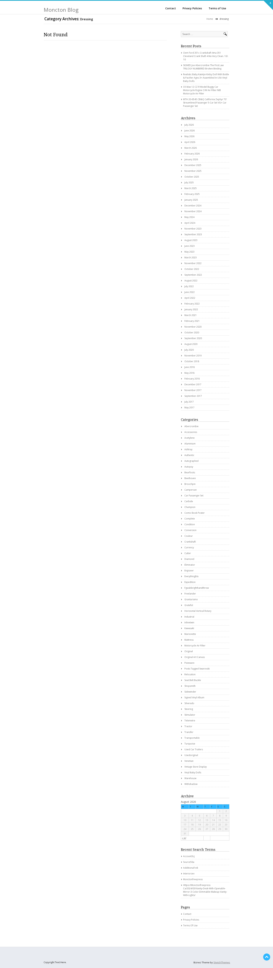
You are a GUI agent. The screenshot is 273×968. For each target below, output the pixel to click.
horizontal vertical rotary (197, 611)
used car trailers (193, 749)
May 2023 (189, 251)
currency (189, 547)
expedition (190, 582)
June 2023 (189, 246)
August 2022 (190, 280)
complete (189, 518)
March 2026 (190, 147)
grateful (188, 605)
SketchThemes (221, 962)
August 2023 (190, 240)
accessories (190, 432)
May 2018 (189, 372)
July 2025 (189, 182)
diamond (189, 559)
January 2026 (191, 159)
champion (189, 507)
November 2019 (193, 355)
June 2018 (189, 367)
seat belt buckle (192, 680)
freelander (190, 593)
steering (188, 709)
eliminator (189, 564)
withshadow (190, 784)
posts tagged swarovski (197, 668)
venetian (189, 761)
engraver (189, 570)
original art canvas (194, 657)
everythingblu (191, 576)
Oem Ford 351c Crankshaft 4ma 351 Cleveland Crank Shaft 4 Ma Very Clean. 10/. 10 (205, 56)
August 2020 (190, 344)
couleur (188, 536)
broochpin (190, 484)
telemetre (189, 720)
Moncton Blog (61, 10)
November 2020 (193, 326)
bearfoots (189, 472)
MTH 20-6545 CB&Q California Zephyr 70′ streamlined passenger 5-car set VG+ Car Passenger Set (205, 103)
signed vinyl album (194, 697)
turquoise (189, 743)
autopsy (188, 466)
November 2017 (193, 390)
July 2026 (189, 124)
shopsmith (190, 686)
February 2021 (192, 321)
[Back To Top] (266, 957)
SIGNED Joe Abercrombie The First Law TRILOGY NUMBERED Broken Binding (203, 67)
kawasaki (189, 628)
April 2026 (189, 142)
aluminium (190, 443)
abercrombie (191, 426)
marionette (190, 634)
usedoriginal (191, 755)
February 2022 (192, 303)
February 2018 (192, 378)
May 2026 (189, 136)
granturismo (191, 599)
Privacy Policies (192, 8)
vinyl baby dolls (192, 772)
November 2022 (193, 263)
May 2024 (189, 217)
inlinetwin (189, 622)
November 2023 (193, 228)
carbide (188, 501)
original (188, 651)
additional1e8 (190, 867)
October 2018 (191, 361)
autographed (191, 461)
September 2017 (193, 396)
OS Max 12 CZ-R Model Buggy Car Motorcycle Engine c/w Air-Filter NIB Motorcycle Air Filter (202, 90)
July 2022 (189, 286)
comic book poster (194, 512)
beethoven (190, 478)
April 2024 (189, 222)
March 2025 (190, 188)
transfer (188, 732)
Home (210, 18)
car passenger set (193, 495)
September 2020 (193, 338)
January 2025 (191, 199)
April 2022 (189, 297)
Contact (170, 8)
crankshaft (190, 541)
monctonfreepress (193, 879)
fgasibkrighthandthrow (196, 587)
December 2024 (192, 205)
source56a (188, 862)
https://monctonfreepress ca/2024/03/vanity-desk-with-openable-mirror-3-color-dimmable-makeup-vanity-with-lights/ (205, 890)
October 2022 (191, 269)
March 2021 (190, 315)
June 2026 (189, 130)
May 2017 (189, 407)
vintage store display (195, 766)
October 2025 (191, 176)
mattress (189, 639)
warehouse (190, 778)
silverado (189, 703)
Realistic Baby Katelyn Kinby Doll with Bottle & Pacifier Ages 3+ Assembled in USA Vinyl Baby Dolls (206, 78)
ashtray (188, 449)
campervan (190, 489)
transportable (192, 737)
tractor (188, 726)
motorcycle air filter (194, 645)
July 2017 (189, 401)
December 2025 (192, 165)
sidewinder (190, 691)
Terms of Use (217, 8)
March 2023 (190, 257)
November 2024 (193, 211)
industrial (189, 616)
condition (189, 524)
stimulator (189, 714)
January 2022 (191, 309)
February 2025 (192, 194)
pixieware (189, 662)
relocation (190, 674)
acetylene (189, 437)
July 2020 (189, 349)
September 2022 (193, 274)
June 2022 (189, 292)
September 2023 (193, 234)
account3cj (189, 856)
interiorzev (188, 873)
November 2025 (193, 171)
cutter (187, 553)
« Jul (184, 838)
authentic (189, 455)
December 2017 (192, 384)
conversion (190, 530)
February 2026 (192, 153)
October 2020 (191, 332)
